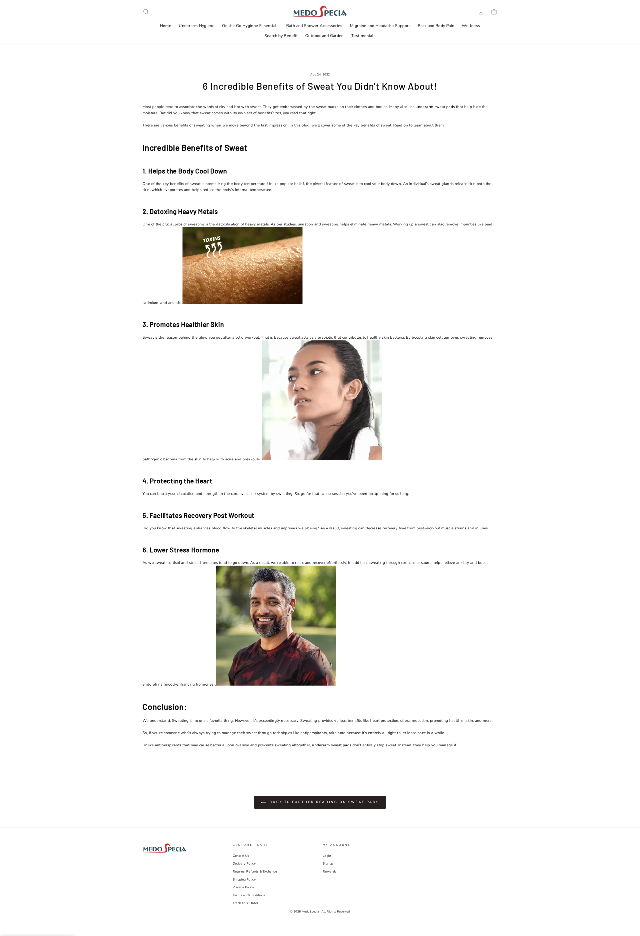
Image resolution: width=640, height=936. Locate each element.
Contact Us (241, 856)
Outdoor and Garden (324, 35)
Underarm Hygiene (196, 25)
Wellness (471, 25)
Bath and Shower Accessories (314, 25)
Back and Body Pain (436, 25)
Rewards (329, 871)
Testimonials (363, 35)
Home (166, 25)
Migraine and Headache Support (380, 25)
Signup (328, 863)
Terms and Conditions (249, 895)
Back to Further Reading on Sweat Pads (323, 802)
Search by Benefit (281, 35)
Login (327, 856)
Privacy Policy (243, 887)
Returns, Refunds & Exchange (255, 871)
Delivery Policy (244, 863)
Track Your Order (245, 903)
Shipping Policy (244, 879)
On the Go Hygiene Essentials (250, 25)
